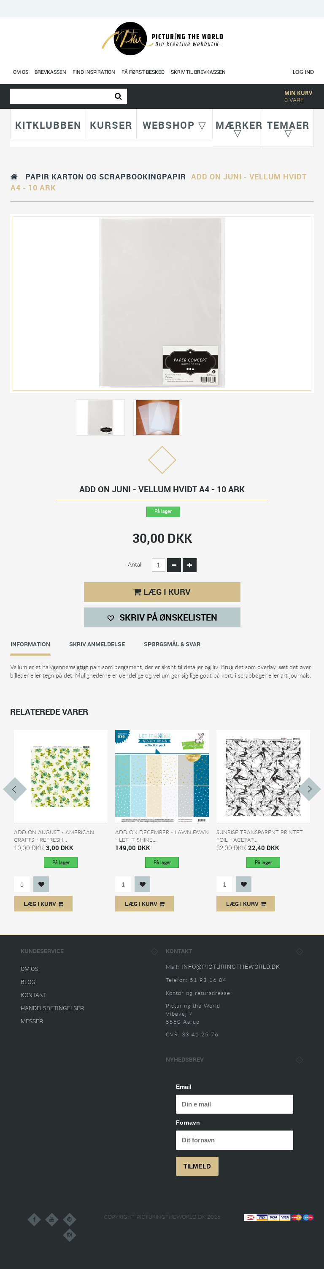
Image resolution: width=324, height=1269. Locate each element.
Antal (134, 564)
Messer (32, 1021)
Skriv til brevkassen (198, 72)
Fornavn (188, 1122)
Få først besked (143, 72)
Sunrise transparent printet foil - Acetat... (259, 835)
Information (30, 644)
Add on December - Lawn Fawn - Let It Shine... (162, 835)
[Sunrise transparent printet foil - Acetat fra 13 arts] (263, 776)
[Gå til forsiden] (14, 176)
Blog (28, 982)
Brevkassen (50, 72)
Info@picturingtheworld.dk (230, 967)
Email (184, 1086)
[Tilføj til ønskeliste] (41, 884)
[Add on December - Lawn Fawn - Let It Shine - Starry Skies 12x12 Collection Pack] (162, 776)
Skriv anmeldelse (97, 644)
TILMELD (197, 1166)
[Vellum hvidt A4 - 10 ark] (100, 417)
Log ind (303, 72)
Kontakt (33, 995)
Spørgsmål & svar (172, 644)
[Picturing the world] (162, 38)
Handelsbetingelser (52, 1008)
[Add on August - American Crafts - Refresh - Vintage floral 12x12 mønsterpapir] (61, 776)
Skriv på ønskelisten (167, 617)
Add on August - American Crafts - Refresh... (54, 835)
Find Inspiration (94, 72)
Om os (20, 72)
